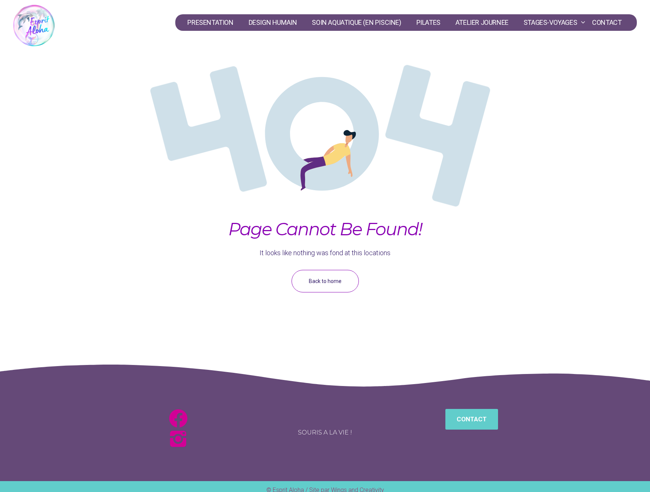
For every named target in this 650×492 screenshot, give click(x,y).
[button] (471, 419)
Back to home (325, 281)
